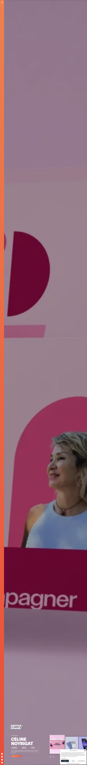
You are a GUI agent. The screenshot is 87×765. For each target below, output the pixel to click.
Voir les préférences (81, 760)
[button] (84, 750)
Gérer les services (64, 758)
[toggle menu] (2, 2)
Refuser (73, 760)
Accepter (64, 760)
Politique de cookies (69, 763)
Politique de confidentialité (75, 763)
